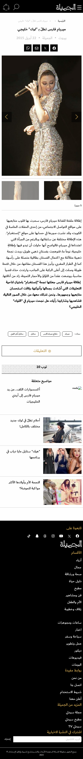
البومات (77, 664)
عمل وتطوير (74, 643)
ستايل (33, 334)
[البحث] (16, 7)
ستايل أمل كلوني (17, 334)
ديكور (78, 650)
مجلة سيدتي (74, 712)
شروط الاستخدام (71, 692)
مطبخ (78, 588)
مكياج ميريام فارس (50, 334)
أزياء (79, 560)
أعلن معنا (75, 699)
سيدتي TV (75, 726)
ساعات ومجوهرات (70, 622)
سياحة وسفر (73, 636)
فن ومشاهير (74, 595)
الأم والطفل (74, 602)
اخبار (78, 629)
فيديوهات (75, 657)
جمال (78, 567)
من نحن (77, 678)
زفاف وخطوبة (73, 609)
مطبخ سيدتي (73, 719)
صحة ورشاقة (73, 574)
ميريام (67, 334)
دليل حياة (75, 581)
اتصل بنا (76, 685)
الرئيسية (61, 21)
